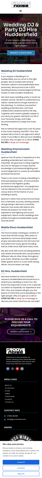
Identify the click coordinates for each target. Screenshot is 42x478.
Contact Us (9, 402)
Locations (8, 399)
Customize (21, 468)
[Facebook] (8, 369)
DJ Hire (7, 391)
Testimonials (9, 396)
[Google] (22, 369)
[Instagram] (12, 369)
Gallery (7, 394)
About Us (8, 385)
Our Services (9, 388)
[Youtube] (17, 369)
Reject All (21, 474)
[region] (21, 459)
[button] (20, 11)
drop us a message (20, 142)
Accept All (21, 462)
